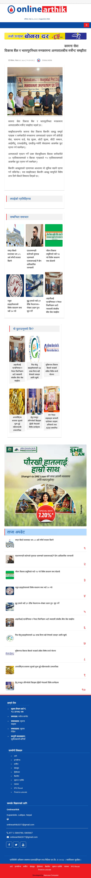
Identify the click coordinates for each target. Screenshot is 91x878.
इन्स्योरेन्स (17, 760)
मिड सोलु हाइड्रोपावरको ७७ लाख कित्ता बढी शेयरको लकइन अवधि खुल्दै (34, 371)
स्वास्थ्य (16, 784)
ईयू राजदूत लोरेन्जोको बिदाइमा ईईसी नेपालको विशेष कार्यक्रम (37, 682)
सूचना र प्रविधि (19, 780)
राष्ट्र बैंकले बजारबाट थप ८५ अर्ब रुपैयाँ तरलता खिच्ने (34, 540)
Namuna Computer (51, 875)
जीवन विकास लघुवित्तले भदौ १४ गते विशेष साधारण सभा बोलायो (37, 572)
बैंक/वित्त (16, 776)
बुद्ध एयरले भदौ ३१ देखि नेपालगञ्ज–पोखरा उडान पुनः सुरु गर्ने (37, 603)
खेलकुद (16, 768)
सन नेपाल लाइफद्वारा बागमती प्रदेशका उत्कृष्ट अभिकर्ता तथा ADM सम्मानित (51, 421)
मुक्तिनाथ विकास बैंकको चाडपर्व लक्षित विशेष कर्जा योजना (35, 651)
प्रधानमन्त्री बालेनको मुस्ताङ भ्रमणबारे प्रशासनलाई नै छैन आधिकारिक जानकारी (44, 556)
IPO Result (18, 788)
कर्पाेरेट (16, 764)
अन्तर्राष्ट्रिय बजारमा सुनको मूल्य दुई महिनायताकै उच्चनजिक (17, 423)
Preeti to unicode (20, 792)
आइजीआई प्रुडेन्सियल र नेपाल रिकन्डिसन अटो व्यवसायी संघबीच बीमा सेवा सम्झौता (53, 305)
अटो (15, 756)
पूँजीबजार (17, 772)
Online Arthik (47, 60)
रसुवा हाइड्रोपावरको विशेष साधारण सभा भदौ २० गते (33, 587)
